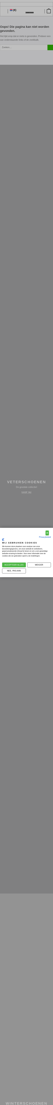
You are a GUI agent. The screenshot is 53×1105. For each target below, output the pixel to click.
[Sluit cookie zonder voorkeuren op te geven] (47, 532)
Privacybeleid (45, 537)
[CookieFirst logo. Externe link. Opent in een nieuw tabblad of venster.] (3, 539)
